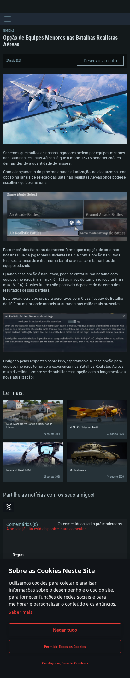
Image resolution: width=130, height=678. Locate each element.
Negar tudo (65, 630)
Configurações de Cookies (65, 663)
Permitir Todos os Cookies (65, 646)
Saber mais (20, 612)
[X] (8, 507)
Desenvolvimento (100, 60)
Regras (18, 555)
